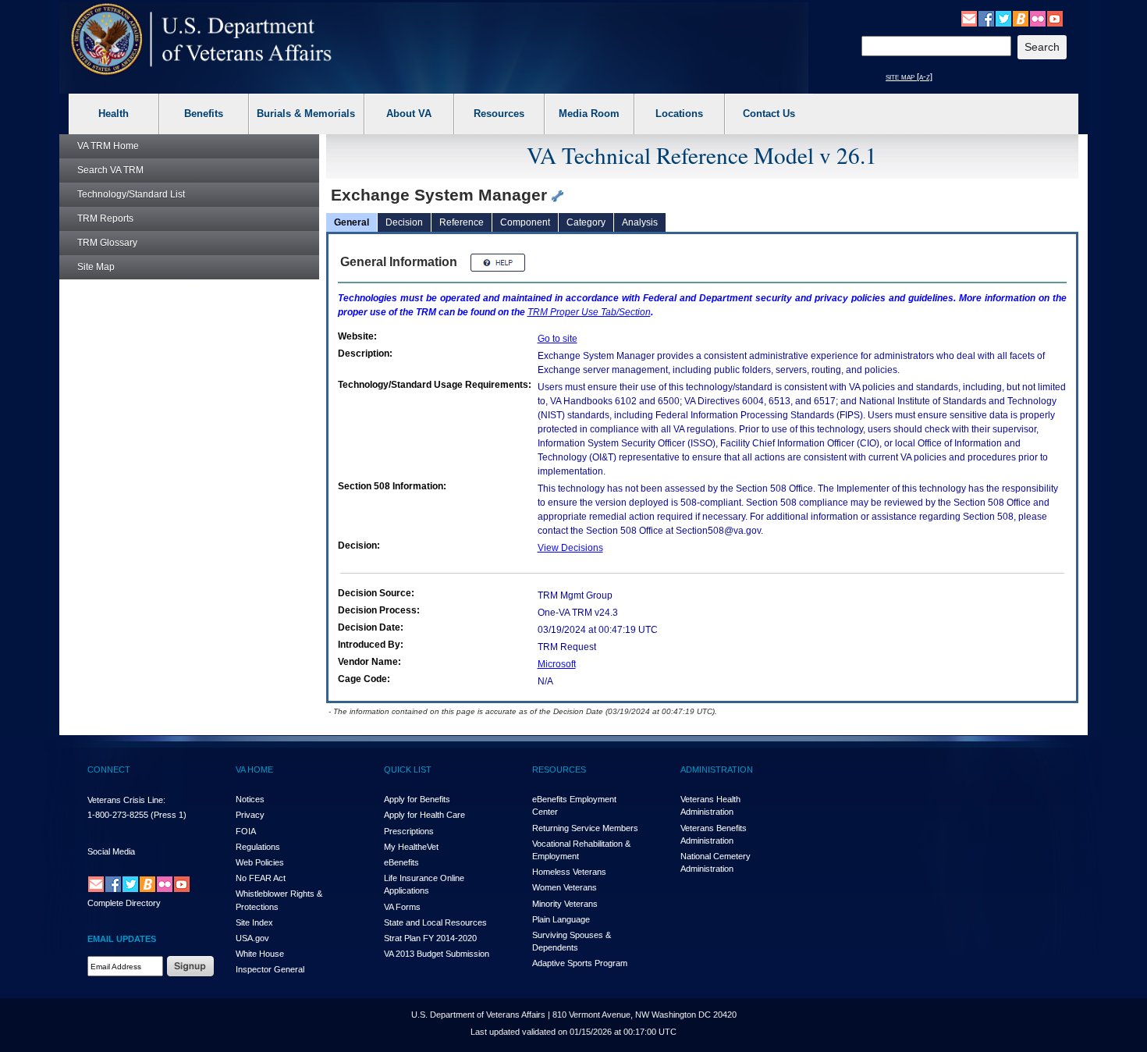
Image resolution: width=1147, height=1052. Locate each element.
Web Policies (260, 862)
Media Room (589, 113)
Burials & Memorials (306, 113)
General (351, 222)
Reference (461, 222)
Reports (105, 218)
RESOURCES (559, 769)
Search (110, 170)
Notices (250, 799)
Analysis (640, 222)
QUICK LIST (407, 769)
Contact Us (769, 113)
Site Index (254, 922)
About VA (408, 113)
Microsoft (557, 664)
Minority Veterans (565, 903)
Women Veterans (564, 887)
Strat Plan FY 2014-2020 (430, 938)
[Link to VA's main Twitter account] (1003, 17)
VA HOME (254, 769)
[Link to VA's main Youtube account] (1055, 17)
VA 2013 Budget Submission (436, 953)
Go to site (557, 338)
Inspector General (270, 969)
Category (585, 222)
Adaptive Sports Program (579, 963)
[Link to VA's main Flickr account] (1037, 17)
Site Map (96, 266)
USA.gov (252, 938)
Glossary (107, 242)
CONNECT (108, 769)
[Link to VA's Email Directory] (969, 17)
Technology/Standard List (131, 194)
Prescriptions (409, 831)
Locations (679, 113)
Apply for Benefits (417, 799)
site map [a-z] (909, 76)
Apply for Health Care (424, 814)
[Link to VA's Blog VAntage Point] (1020, 17)
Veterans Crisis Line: (126, 800)
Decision (404, 222)
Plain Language (561, 919)
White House (260, 953)
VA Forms (402, 907)
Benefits (203, 113)
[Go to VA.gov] (202, 39)
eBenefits (401, 862)
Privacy (250, 814)
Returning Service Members (585, 828)
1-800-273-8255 (117, 814)
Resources (499, 113)
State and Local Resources (435, 922)
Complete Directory (124, 903)
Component (525, 222)
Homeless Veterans (569, 871)
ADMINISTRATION (716, 769)
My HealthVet (411, 846)
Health (113, 113)
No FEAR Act (261, 878)
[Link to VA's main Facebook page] (986, 17)
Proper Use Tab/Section (589, 312)
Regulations (258, 846)
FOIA (246, 831)
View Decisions (570, 547)
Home (108, 145)
